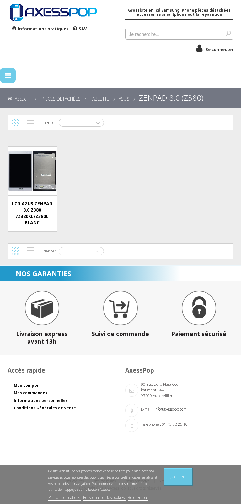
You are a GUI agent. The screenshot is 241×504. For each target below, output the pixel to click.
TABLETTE (99, 99)
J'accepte (178, 476)
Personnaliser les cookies (104, 497)
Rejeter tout (138, 497)
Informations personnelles (41, 400)
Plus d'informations (64, 497)
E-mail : (147, 409)
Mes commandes (30, 393)
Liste (30, 122)
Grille (15, 122)
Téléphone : (151, 424)
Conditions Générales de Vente (45, 408)
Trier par (48, 122)
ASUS (124, 99)
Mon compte (26, 385)
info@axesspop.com (170, 409)
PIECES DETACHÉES (61, 99)
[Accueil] (62, 12)
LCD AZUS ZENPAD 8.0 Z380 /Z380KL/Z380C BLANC (32, 213)
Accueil (22, 99)
